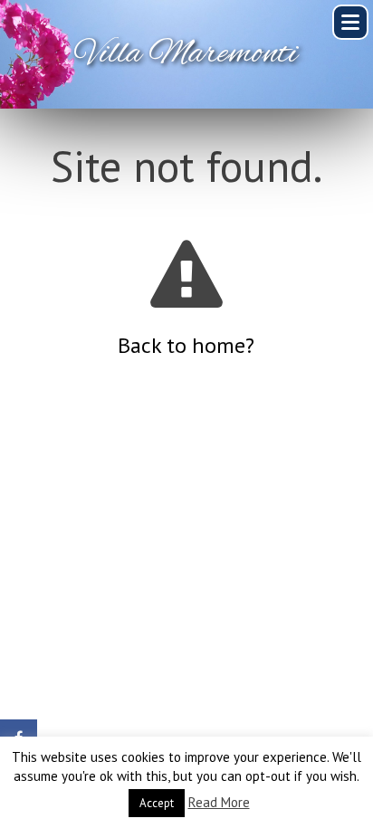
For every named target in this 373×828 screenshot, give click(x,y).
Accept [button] (156, 803)
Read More (219, 802)
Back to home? (186, 345)
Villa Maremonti (186, 54)
